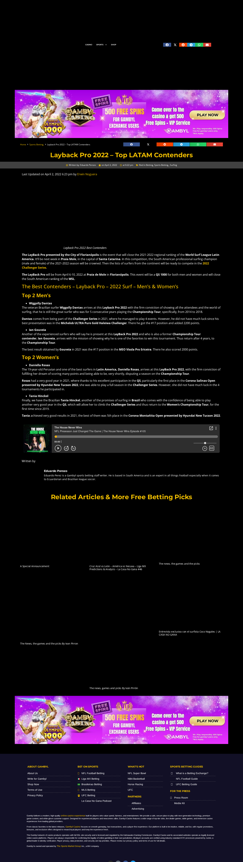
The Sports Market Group (69, 846)
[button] (167, 45)
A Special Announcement (34, 566)
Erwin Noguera (87, 174)
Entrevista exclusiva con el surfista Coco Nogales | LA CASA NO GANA (189, 633)
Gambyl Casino (72, 826)
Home (23, 144)
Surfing (173, 165)
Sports (99, 45)
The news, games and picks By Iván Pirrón (113, 688)
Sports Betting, (36, 144)
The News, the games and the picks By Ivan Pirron (49, 643)
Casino (88, 45)
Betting (149, 165)
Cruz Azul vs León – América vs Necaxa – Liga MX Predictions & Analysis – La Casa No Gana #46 (117, 567)
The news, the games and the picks (179, 563)
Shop (113, 45)
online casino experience (73, 815)
